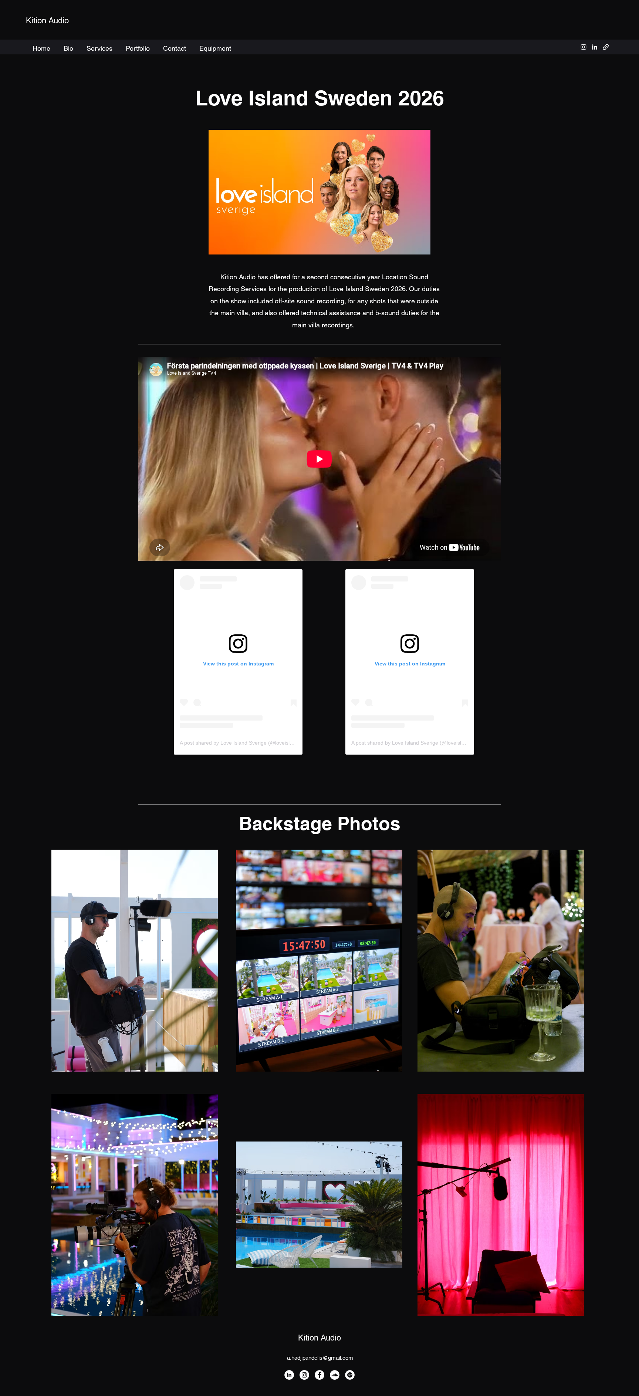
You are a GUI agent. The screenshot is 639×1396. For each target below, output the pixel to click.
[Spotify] (350, 1375)
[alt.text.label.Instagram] (583, 47)
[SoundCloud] (334, 1375)
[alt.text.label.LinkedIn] (594, 47)
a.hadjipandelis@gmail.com (320, 1358)
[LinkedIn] (289, 1375)
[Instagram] (304, 1375)
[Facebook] (319, 1375)
